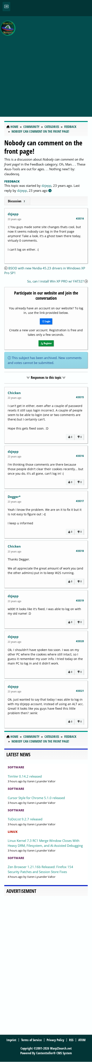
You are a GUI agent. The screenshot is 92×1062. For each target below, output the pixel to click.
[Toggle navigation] (6, 6)
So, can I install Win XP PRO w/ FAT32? (55, 281)
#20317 (80, 501)
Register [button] (47, 343)
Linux (13, 832)
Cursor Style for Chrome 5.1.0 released (36, 798)
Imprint (11, 1040)
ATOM (82, 1040)
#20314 (80, 218)
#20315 (80, 397)
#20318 (80, 551)
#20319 (80, 600)
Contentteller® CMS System (54, 1053)
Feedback (12, 181)
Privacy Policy (55, 1040)
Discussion (16, 201)
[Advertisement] (46, 64)
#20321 (80, 691)
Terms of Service (31, 1040)
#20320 (80, 641)
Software (16, 767)
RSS (71, 1040)
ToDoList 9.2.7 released (25, 819)
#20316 (80, 456)
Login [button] (47, 321)
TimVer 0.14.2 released (25, 776)
